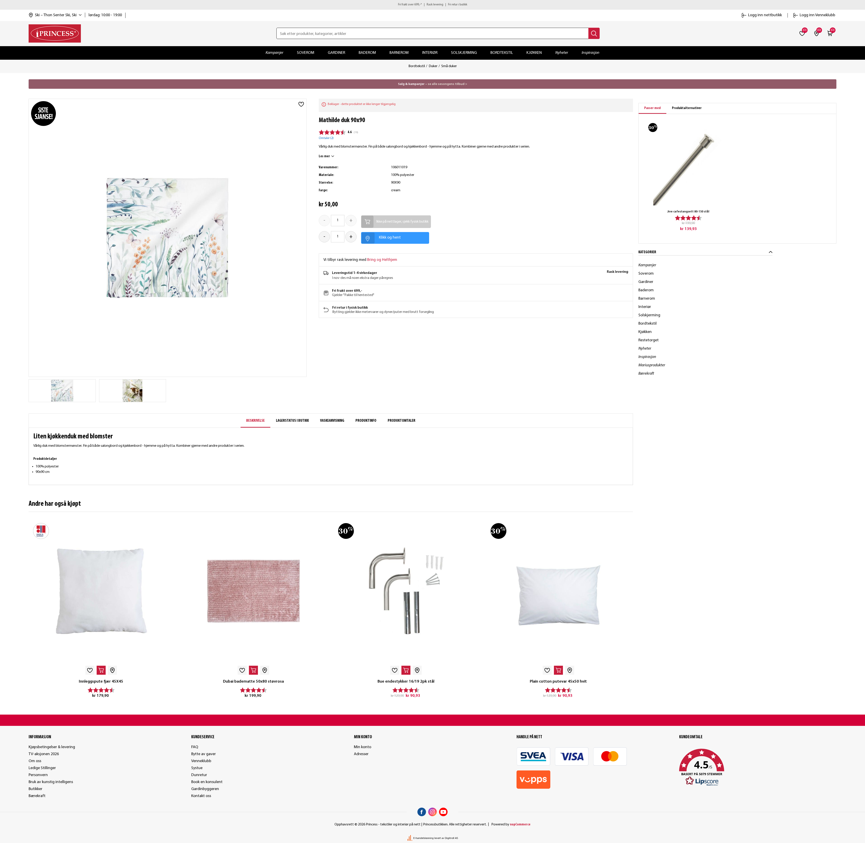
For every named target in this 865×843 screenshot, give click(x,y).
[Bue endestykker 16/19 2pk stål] (406, 591)
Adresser (361, 754)
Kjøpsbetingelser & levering (52, 747)
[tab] (652, 108)
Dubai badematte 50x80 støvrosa (253, 681)
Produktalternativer (687, 108)
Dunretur (199, 775)
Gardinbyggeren (205, 789)
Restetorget (648, 340)
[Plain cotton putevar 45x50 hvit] (558, 591)
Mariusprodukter (651, 365)
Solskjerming (464, 53)
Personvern (38, 775)
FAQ (194, 747)
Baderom (367, 53)
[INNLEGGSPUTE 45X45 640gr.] (101, 591)
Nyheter (561, 53)
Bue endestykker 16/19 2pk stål (406, 681)
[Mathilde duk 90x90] (62, 390)
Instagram (432, 812)
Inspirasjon (590, 53)
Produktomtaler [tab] (401, 421)
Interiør (429, 53)
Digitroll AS (451, 838)
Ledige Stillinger (42, 768)
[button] (757, 767)
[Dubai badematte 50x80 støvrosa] (253, 591)
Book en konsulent (207, 782)
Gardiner (336, 53)
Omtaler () (326, 138)
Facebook (421, 812)
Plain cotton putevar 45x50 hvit (558, 681)
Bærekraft (646, 373)
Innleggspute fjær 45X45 (101, 681)
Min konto (362, 747)
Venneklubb (201, 761)
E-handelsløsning (423, 838)
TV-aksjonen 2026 (44, 754)
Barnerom (399, 53)
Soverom (305, 53)
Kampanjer (274, 53)
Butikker (35, 789)
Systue (197, 768)
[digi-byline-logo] (410, 838)
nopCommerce (520, 824)
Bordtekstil (501, 53)
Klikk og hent (390, 237)
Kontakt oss (201, 796)
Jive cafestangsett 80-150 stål (688, 211)
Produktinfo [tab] (365, 421)
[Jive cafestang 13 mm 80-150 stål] (688, 163)
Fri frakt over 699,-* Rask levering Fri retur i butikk (432, 4)
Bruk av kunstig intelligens (51, 782)
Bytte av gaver (203, 754)
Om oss (35, 761)
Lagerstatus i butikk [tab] (292, 421)
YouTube (443, 812)
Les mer (324, 156)
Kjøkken (534, 53)
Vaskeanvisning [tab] (332, 421)
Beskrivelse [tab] (255, 421)
